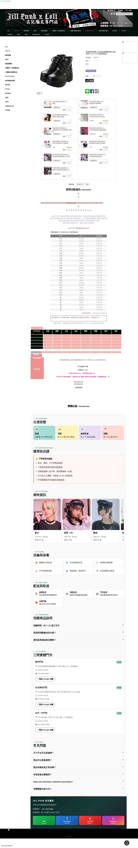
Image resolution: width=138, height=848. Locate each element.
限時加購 (26, 30)
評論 (87, 184)
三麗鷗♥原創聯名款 (75, 30)
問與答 (80, 184)
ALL (8, 30)
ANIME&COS (36, 34)
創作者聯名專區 (103, 30)
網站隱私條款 (69, 837)
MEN (18, 34)
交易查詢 (120, 10)
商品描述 (71, 184)
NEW (34, 30)
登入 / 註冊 (129, 10)
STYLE (124, 30)
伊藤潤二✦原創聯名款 (58, 30)
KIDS (26, 34)
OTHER (47, 34)
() (112, 10)
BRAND (115, 30)
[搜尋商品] (130, 13)
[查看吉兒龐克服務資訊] (9, 846)
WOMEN (10, 34)
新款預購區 (44, 30)
